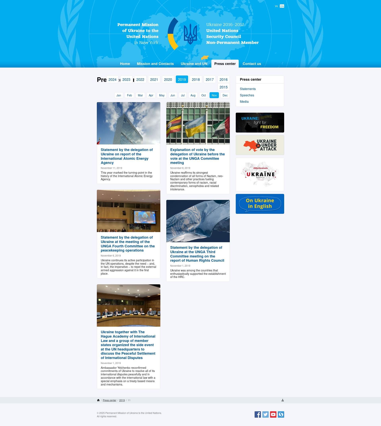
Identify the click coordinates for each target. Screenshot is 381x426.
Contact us (252, 63)
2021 (154, 79)
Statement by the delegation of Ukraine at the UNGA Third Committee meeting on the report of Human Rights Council (197, 254)
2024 (112, 79)
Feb (129, 95)
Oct (203, 95)
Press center (109, 400)
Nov (214, 95)
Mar (140, 95)
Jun (172, 95)
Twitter (265, 417)
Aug (192, 95)
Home (125, 63)
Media (244, 101)
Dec (225, 95)
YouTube (273, 417)
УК (276, 6)
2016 (224, 79)
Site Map (282, 400)
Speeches (247, 95)
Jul (183, 95)
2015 (224, 86)
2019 (182, 79)
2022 (140, 79)
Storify (281, 417)
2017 (210, 79)
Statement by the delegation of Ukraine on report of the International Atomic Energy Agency (127, 156)
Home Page (98, 400)
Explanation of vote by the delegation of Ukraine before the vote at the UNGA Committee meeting (197, 156)
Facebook (258, 417)
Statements (248, 88)
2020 (168, 79)
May (162, 95)
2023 (126, 79)
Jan (118, 95)
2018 (196, 79)
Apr (151, 95)
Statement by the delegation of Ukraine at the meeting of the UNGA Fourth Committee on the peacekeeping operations (128, 244)
